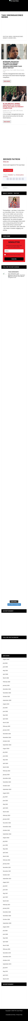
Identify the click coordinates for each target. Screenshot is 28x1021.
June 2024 (5, 756)
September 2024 (7, 745)
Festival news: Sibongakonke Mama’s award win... (13, 37)
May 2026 (5, 670)
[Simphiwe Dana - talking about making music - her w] (14, 481)
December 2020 (7, 912)
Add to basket (8, 170)
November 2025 (7, 693)
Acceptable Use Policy (10, 1014)
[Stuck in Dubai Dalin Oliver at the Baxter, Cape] (14, 511)
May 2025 (5, 715)
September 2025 (7, 700)
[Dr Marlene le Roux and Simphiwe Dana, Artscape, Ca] (14, 495)
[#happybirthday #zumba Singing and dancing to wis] (14, 433)
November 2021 (7, 871)
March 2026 (6, 678)
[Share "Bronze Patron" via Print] (23, 179)
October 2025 (6, 696)
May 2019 (5, 971)
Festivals (22, 70)
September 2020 (7, 923)
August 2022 (6, 837)
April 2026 (5, 674)
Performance (5, 112)
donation (5, 176)
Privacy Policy (19, 1014)
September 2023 (7, 789)
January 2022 (6, 863)
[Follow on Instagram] (12, 1019)
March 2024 (6, 767)
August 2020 (6, 927)
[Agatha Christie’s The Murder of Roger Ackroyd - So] (14, 530)
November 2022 (7, 826)
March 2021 (6, 901)
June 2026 (5, 667)
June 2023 (5, 800)
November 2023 (7, 782)
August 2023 (6, 793)
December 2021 (7, 867)
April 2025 (5, 719)
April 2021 (5, 897)
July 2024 (5, 752)
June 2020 (5, 934)
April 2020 (5, 941)
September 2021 (7, 878)
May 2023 (5, 804)
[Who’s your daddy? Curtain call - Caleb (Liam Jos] (14, 366)
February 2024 (6, 770)
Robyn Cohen (7, 70)
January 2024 (6, 774)
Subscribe (14, 259)
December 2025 (7, 689)
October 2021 (6, 875)
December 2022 (7, 823)
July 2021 (5, 886)
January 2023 (6, 819)
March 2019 (6, 979)
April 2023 (5, 808)
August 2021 (6, 882)
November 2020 (7, 915)
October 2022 (6, 830)
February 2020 (6, 949)
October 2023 (6, 785)
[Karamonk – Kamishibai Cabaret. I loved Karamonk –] (14, 549)
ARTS (17, 110)
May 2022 (5, 849)
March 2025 (6, 722)
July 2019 (5, 967)
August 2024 (6, 748)
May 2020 (5, 938)
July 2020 (5, 930)
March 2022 (6, 856)
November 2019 (7, 956)
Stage (4, 71)
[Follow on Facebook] (9, 1019)
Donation (10, 175)
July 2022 (5, 841)
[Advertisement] (14, 623)
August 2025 (6, 704)
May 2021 (5, 893)
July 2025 (5, 707)
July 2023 (5, 797)
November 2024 (7, 737)
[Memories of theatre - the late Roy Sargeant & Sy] (14, 471)
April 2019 (5, 975)
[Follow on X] (15, 1019)
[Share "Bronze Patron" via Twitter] (11, 179)
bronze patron (20, 175)
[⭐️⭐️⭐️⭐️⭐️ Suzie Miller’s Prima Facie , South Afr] (14, 454)
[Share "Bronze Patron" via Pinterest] (14, 179)
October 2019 (6, 960)
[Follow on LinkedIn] (18, 1019)
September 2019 (7, 964)
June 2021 (5, 889)
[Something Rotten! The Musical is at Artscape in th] (14, 578)
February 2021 (6, 904)
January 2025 (6, 730)
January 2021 (6, 908)
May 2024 (5, 759)
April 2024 (5, 763)
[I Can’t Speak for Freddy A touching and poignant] (14, 410)
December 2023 (7, 778)
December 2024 (7, 733)
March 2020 (6, 945)
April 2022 (5, 852)
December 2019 (7, 953)
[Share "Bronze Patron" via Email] (20, 179)
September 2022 (7, 834)
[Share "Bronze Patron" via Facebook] (8, 179)
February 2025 (6, 726)
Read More (7, 81)
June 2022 (5, 845)
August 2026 (6, 659)
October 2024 (6, 741)
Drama (18, 70)
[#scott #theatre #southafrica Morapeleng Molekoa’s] (14, 309)
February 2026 (6, 681)
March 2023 (6, 811)
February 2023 (6, 815)
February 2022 (6, 860)
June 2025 (5, 711)
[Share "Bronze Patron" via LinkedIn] (17, 179)
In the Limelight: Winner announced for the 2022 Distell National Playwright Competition (13, 106)
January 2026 (6, 685)
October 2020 (6, 919)
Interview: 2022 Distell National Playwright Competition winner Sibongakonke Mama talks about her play (12, 65)
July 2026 (5, 663)
